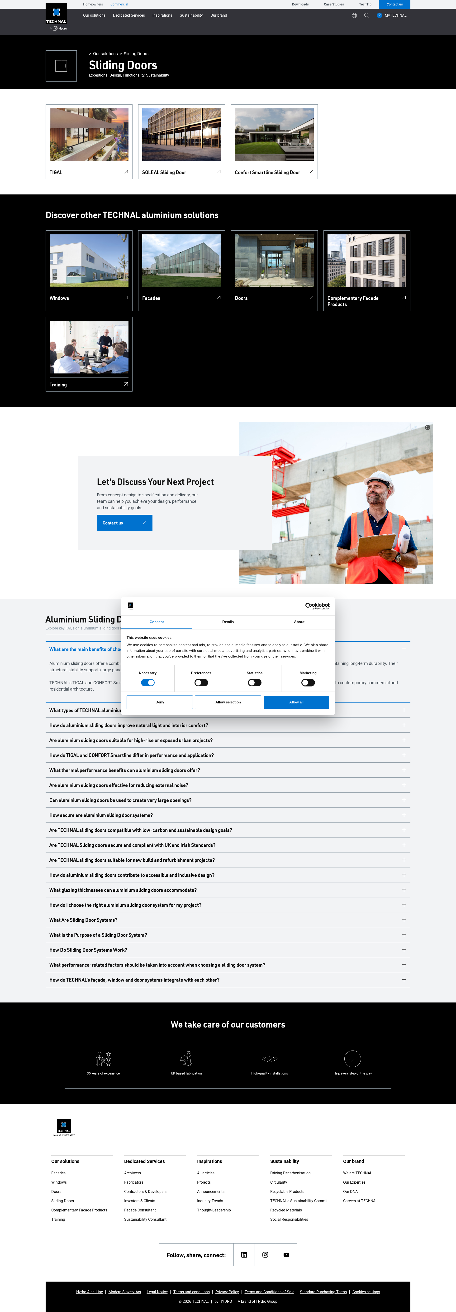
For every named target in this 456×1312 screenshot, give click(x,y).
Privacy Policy (227, 1292)
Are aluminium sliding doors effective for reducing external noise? (118, 785)
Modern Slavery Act (125, 1292)
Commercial (119, 4)
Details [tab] (228, 622)
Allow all (296, 702)
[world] (354, 15)
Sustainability (191, 15)
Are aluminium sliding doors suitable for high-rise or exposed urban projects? (131, 740)
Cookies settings (366, 1292)
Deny (160, 702)
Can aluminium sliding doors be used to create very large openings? (120, 800)
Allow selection (228, 702)
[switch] (201, 682)
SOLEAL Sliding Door (164, 172)
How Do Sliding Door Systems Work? (88, 950)
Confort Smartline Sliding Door (267, 172)
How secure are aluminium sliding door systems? (101, 815)
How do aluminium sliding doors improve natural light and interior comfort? (128, 725)
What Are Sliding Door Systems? (83, 920)
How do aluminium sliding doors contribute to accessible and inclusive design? (132, 875)
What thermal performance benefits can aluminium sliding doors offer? (124, 770)
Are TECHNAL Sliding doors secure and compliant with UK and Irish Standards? (132, 845)
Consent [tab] (157, 622)
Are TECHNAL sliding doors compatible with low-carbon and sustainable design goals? (140, 830)
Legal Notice (157, 1292)
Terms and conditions (191, 1292)
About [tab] (299, 622)
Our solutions (94, 15)
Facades (151, 298)
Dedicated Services (129, 15)
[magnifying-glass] (367, 15)
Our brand (218, 15)
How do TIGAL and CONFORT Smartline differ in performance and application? (131, 755)
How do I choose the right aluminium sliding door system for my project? (125, 905)
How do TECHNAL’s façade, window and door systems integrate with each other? (134, 980)
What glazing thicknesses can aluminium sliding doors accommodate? (123, 890)
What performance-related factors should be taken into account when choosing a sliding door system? (157, 965)
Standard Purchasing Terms (323, 1292)
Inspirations (162, 15)
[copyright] (427, 427)
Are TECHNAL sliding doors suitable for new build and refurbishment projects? (132, 860)
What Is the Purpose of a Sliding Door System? (98, 935)
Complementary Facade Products (353, 301)
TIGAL (56, 172)
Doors (241, 298)
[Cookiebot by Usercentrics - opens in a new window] (309, 606)
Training (58, 384)
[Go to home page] (56, 17)
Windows (59, 298)
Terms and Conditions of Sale (269, 1292)
